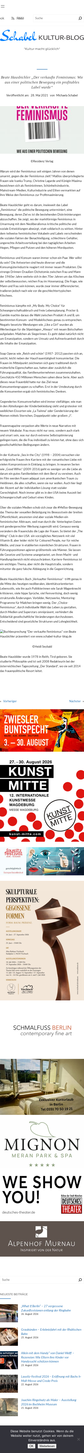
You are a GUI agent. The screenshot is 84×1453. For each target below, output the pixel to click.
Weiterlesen (47, 1446)
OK (31, 1446)
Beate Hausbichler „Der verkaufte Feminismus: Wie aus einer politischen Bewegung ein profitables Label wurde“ (42, 82)
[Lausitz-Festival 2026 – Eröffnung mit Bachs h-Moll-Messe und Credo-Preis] (9, 1384)
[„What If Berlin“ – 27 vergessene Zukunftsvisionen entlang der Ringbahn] (9, 1313)
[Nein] (78, 1439)
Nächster (75, 701)
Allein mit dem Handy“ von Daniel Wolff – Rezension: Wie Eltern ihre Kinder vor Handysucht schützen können (47, 1357)
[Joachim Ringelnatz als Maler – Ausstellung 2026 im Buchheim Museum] (9, 1407)
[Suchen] (80, 18)
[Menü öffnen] (2, 6)
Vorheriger (10, 701)
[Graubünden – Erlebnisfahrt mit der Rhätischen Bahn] (9, 1337)
